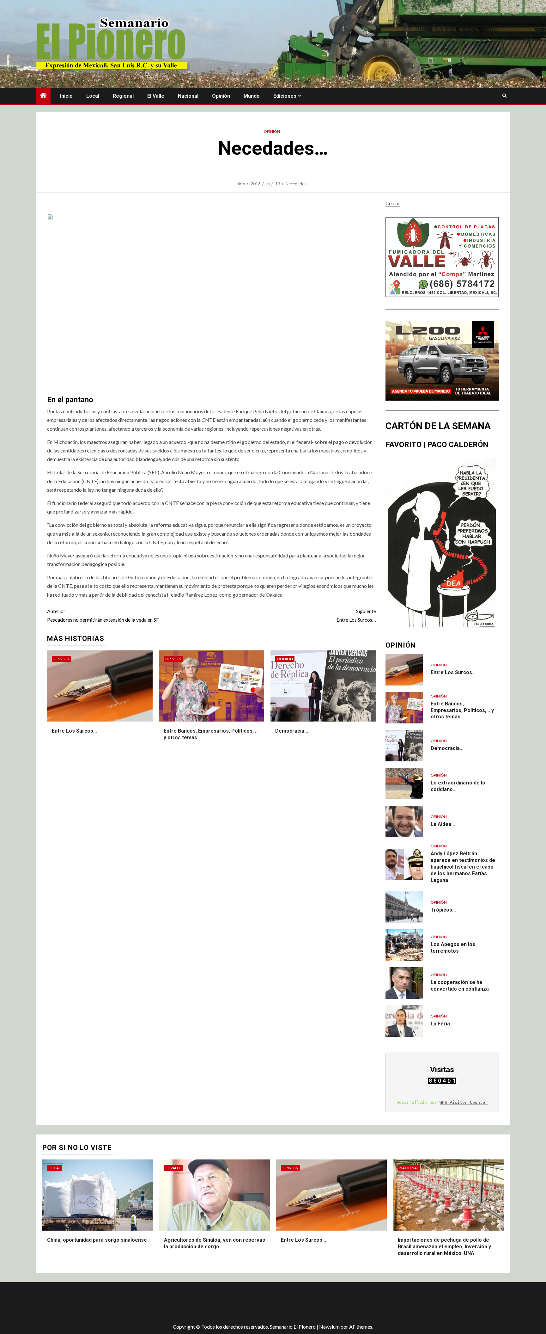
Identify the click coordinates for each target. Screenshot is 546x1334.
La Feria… (442, 1024)
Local (92, 96)
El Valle (155, 96)
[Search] (504, 96)
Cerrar (392, 203)
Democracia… (291, 731)
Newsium (329, 1327)
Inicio (66, 96)
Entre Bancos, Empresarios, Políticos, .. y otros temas (462, 710)
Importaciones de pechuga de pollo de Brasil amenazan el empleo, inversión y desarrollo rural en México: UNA (444, 1246)
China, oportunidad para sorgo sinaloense (97, 1240)
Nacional (188, 96)
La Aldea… (443, 824)
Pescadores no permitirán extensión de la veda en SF (103, 615)
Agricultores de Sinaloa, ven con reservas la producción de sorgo (214, 1243)
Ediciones (284, 96)
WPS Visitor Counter (464, 1102)
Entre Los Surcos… (356, 615)
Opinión (221, 96)
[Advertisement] (148, 1302)
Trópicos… (443, 910)
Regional (123, 96)
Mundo (252, 96)
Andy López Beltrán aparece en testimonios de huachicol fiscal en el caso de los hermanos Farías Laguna (463, 867)
